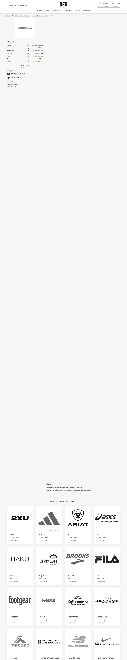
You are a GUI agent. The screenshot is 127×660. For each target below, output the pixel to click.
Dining (47, 10)
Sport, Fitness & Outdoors (22, 16)
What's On (69, 10)
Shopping (39, 10)
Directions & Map (57, 10)
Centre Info (87, 10)
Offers (78, 10)
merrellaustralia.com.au (13, 84)
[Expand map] (83, 249)
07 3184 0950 (12, 86)
